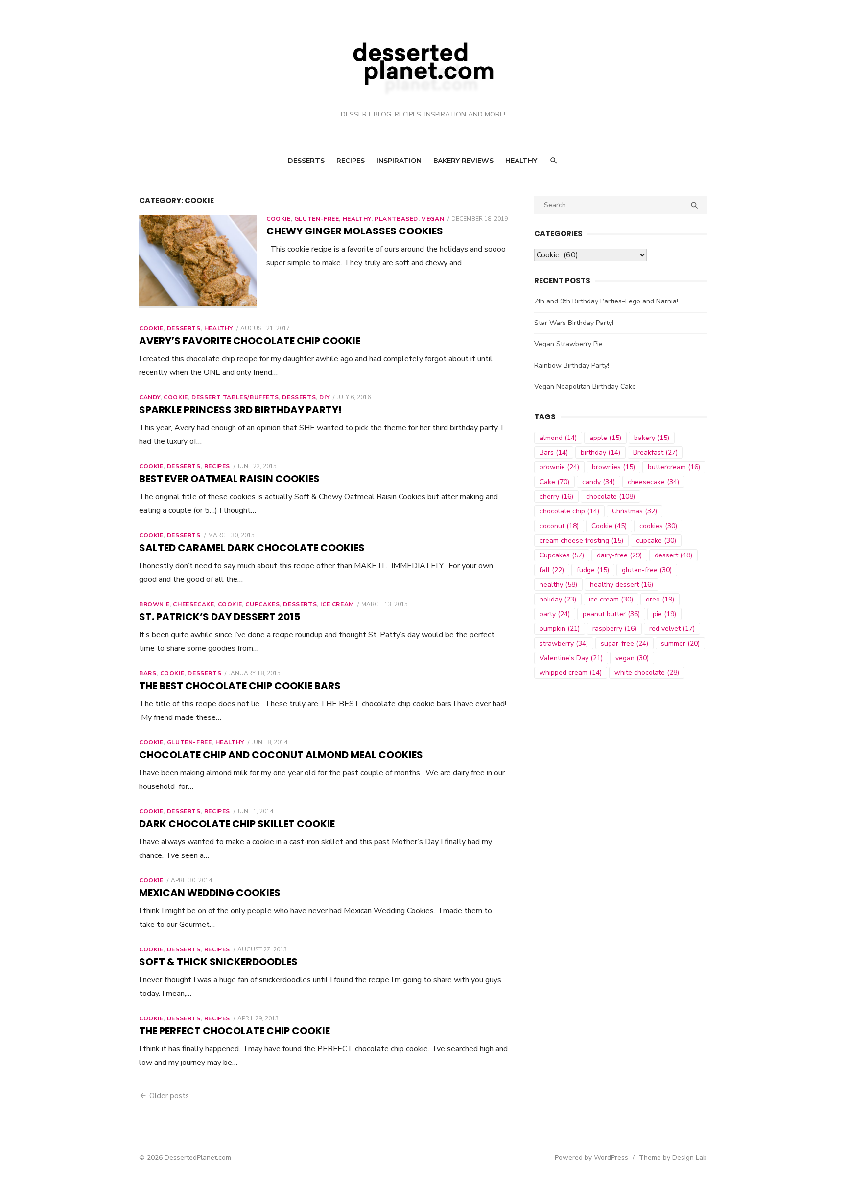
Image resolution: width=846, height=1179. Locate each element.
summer (680, 643)
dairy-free (619, 555)
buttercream (674, 467)
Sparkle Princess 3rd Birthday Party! (240, 409)
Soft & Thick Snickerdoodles (218, 962)
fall (552, 570)
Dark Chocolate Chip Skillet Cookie (237, 824)
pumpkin (560, 628)
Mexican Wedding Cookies (210, 893)
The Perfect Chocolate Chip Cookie (234, 1031)
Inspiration (399, 160)
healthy (558, 584)
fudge (593, 570)
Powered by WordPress (591, 1157)
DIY (324, 397)
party (555, 614)
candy (598, 481)
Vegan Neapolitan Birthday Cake (585, 386)
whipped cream (571, 672)
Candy (149, 397)
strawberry (564, 643)
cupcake (656, 540)
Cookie (278, 219)
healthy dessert (621, 584)
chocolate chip (569, 511)
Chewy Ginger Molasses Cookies (354, 231)
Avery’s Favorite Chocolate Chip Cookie (249, 340)
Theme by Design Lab (673, 1157)
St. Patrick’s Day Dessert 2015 (219, 617)
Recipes (350, 160)
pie (664, 614)
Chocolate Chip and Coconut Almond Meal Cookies (281, 755)
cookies (658, 526)
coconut (559, 526)
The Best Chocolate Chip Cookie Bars (240, 686)
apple (605, 437)
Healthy (521, 160)
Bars (147, 673)
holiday (558, 599)
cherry (556, 496)
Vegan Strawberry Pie (568, 343)
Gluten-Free (316, 219)
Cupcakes (262, 604)
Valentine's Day (571, 658)
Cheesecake (193, 604)
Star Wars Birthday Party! (573, 322)
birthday (600, 452)
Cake (554, 481)
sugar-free (624, 643)
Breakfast (655, 452)
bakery (651, 437)
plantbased (396, 219)
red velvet (672, 628)
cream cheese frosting (581, 540)
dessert (673, 555)
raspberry (614, 628)
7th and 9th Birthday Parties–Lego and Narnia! (606, 301)
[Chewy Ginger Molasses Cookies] (198, 261)
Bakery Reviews (463, 160)
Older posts (169, 1096)
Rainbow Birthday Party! (571, 365)
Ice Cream (336, 604)
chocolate (610, 496)
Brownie (154, 604)
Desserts (306, 160)
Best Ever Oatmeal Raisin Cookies (229, 478)
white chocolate (646, 672)
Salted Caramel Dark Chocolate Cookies (252, 548)
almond (558, 437)
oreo (660, 599)
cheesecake (653, 481)
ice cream (611, 599)
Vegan (433, 219)
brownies (613, 467)
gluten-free (647, 570)
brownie (559, 467)
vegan (632, 658)
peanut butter (611, 614)
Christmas (634, 511)
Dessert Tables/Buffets (235, 397)
